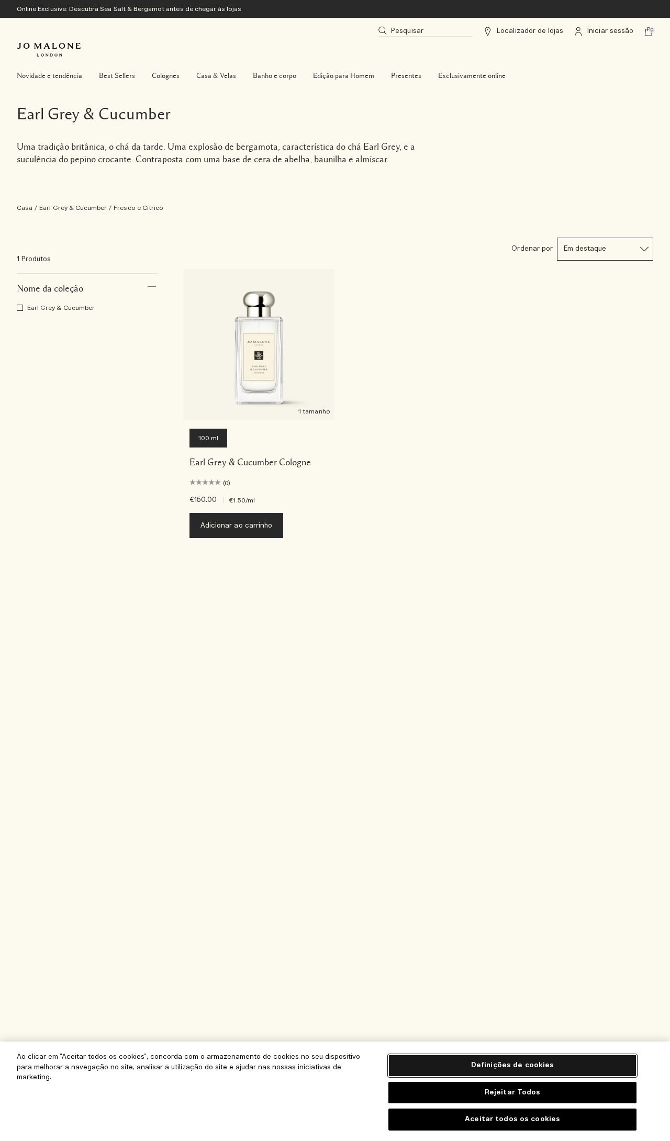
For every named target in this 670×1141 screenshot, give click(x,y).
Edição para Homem (343, 76)
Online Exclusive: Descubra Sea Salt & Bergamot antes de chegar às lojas (129, 9)
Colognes (166, 76)
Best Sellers (117, 76)
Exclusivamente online (472, 76)
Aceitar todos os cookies (512, 1119)
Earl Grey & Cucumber (73, 208)
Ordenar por (532, 248)
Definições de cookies (512, 1065)
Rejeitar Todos (513, 1092)
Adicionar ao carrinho (236, 525)
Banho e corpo (274, 76)
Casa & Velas (216, 76)
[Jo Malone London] (49, 50)
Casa (24, 208)
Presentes (406, 76)
